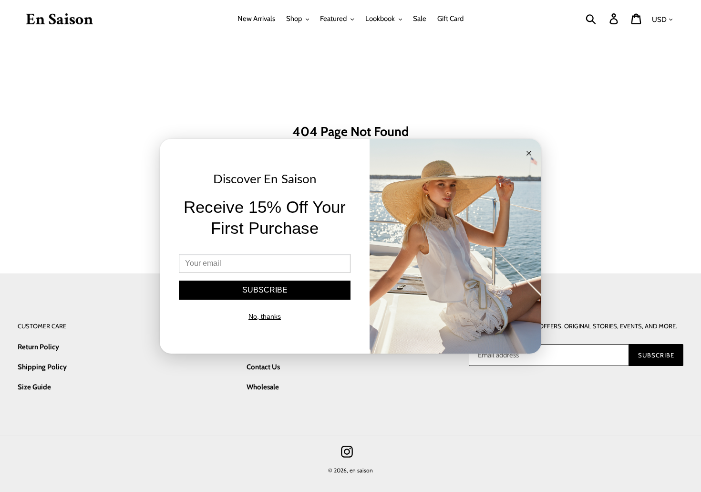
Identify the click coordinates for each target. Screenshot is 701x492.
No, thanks (264, 316)
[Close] (529, 153)
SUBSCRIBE (265, 290)
